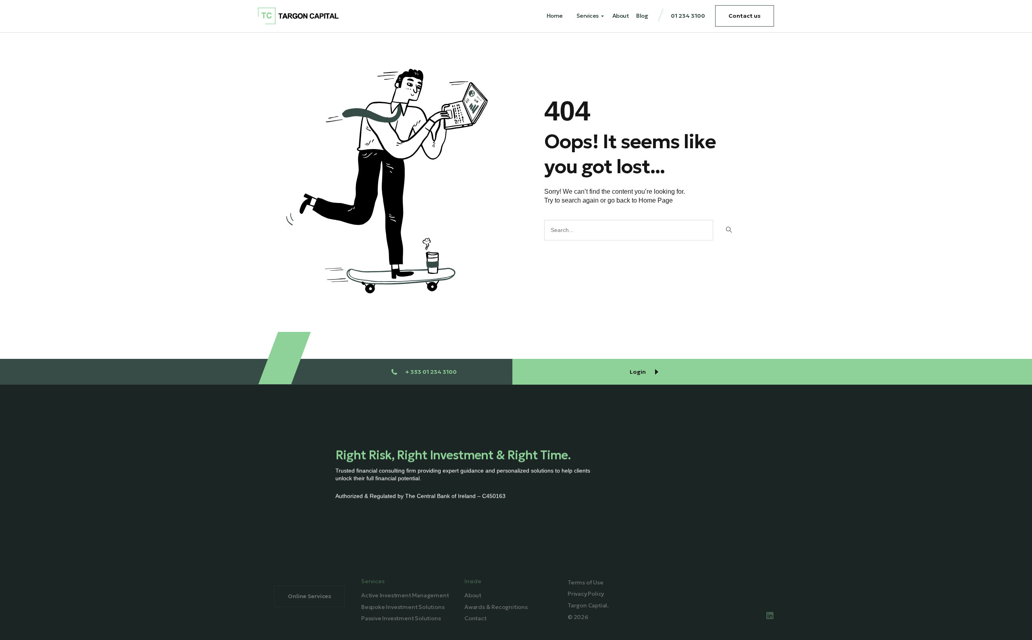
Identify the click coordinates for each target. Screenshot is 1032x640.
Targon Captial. (588, 605)
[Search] (728, 230)
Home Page (656, 200)
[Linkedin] (770, 616)
